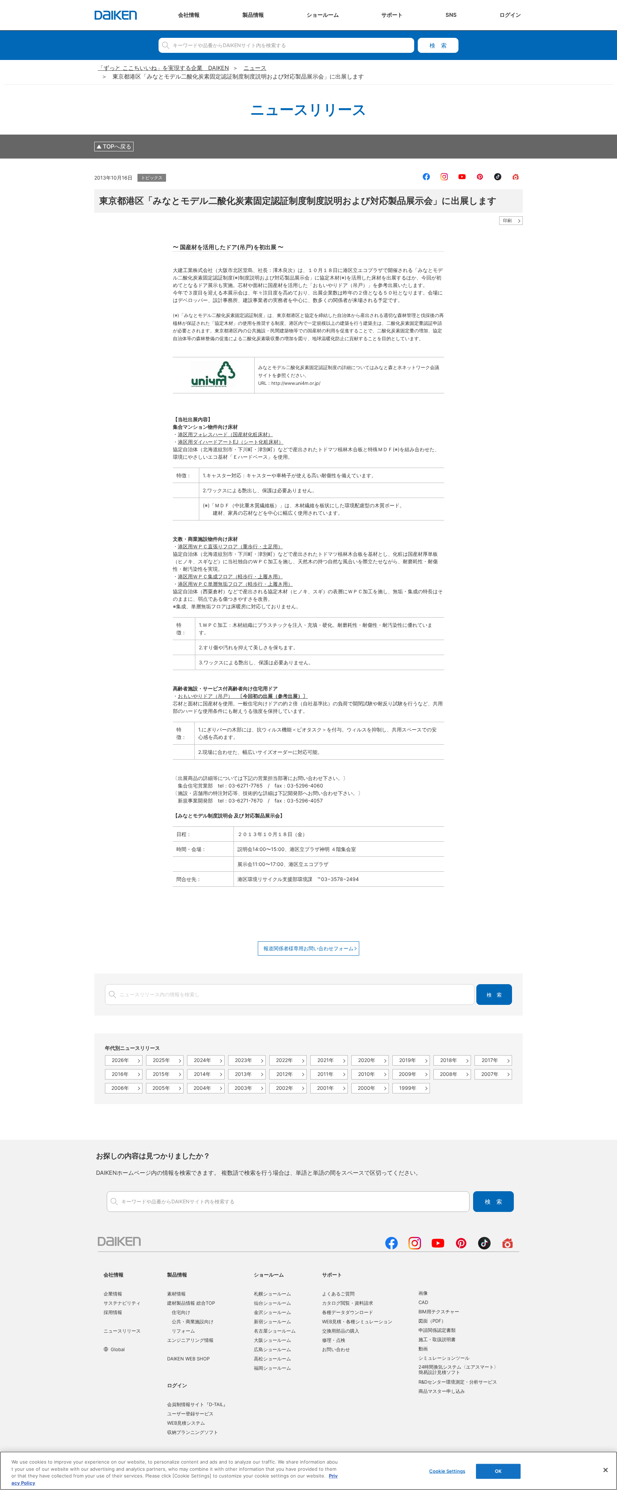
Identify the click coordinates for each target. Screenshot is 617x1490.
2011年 (325, 1074)
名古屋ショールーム (275, 1331)
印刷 (507, 220)
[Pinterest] (461, 1247)
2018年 (448, 1060)
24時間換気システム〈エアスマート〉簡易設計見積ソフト (458, 1369)
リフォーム (183, 1331)
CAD (423, 1302)
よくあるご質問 (338, 1294)
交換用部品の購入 (340, 1331)
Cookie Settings (447, 1471)
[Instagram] (414, 1247)
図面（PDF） (432, 1321)
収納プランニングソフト (192, 1432)
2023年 (243, 1060)
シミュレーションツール (444, 1358)
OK (498, 1471)
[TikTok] (484, 1247)
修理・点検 (333, 1340)
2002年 (284, 1088)
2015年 (161, 1074)
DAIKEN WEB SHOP (188, 1358)
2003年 (243, 1088)
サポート (332, 1275)
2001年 (325, 1088)
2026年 (120, 1060)
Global (118, 1349)
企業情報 (113, 1294)
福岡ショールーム (272, 1368)
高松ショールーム (272, 1358)
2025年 (161, 1060)
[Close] (605, 1470)
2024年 (202, 1060)
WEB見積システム (186, 1423)
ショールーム (269, 1275)
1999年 (407, 1088)
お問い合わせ (336, 1349)
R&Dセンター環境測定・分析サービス (457, 1382)
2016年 (120, 1074)
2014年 (202, 1074)
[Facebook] (391, 1247)
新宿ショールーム (272, 1321)
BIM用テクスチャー (438, 1311)
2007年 (489, 1074)
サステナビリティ (122, 1303)
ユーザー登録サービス (190, 1413)
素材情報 (176, 1294)
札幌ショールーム (272, 1294)
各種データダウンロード (347, 1312)
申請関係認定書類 (437, 1330)
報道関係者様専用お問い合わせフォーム (308, 948)
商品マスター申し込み (441, 1391)
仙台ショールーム (272, 1303)
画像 (423, 1293)
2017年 (490, 1060)
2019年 (407, 1060)
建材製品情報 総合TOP (191, 1303)
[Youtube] (438, 1247)
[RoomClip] (507, 1247)
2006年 (120, 1088)
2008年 (448, 1074)
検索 (438, 45)
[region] (308, 1470)
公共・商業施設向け (193, 1321)
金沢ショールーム (272, 1312)
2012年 (284, 1074)
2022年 (284, 1060)
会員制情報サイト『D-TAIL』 (197, 1404)
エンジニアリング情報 (190, 1340)
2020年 (366, 1060)
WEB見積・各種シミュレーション (357, 1321)
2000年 (366, 1088)
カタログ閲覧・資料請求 (347, 1303)
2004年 (202, 1088)
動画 (423, 1348)
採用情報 (113, 1312)
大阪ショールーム (272, 1340)
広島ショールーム (272, 1349)
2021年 (325, 1060)
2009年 (407, 1074)
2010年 (366, 1074)
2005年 (161, 1088)
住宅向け (181, 1312)
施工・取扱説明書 (437, 1339)
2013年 (243, 1074)
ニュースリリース (122, 1331)
